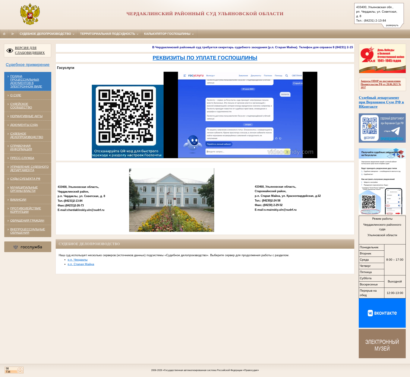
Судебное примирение (28, 64)
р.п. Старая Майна (81, 264)
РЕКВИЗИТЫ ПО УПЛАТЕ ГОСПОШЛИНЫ (205, 58)
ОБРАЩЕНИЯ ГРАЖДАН (27, 220)
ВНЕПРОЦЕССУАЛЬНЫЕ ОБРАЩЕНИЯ (27, 231)
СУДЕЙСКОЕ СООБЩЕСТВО (21, 105)
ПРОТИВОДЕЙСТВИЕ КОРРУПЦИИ (25, 210)
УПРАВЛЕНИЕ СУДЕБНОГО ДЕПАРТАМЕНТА (29, 168)
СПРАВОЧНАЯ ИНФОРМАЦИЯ (21, 147)
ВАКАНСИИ (18, 199)
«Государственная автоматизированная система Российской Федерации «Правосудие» (211, 370)
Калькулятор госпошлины (167, 33)
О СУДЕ (15, 95)
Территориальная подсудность (108, 33)
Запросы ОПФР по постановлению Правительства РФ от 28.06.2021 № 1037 (381, 84)
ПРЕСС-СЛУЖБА (22, 158)
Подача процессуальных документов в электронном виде (26, 81)
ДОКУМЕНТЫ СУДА (24, 125)
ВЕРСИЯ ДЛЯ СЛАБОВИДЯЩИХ (30, 50)
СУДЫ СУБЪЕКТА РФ (25, 178)
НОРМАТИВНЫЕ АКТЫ (26, 116)
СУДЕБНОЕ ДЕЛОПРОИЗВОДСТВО (26, 135)
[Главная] (4, 33)
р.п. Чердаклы (78, 259)
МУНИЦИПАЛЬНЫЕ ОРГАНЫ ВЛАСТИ (24, 189)
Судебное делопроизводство (46, 33)
